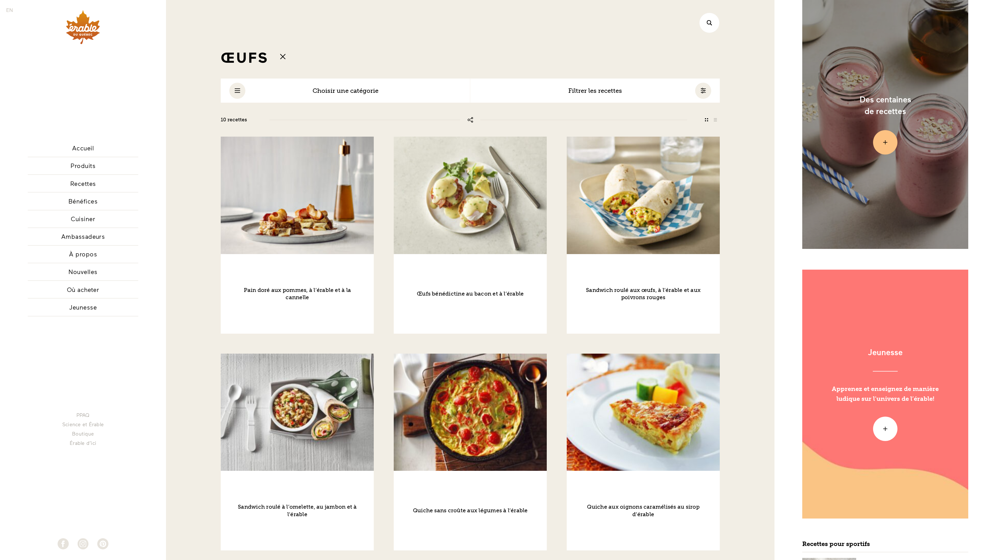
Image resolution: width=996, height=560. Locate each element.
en (9, 10)
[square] (706, 119)
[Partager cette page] (470, 119)
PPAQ (83, 414)
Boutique (83, 433)
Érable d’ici (83, 442)
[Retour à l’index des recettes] (282, 56)
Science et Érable (83, 424)
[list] (715, 119)
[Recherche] (709, 22)
